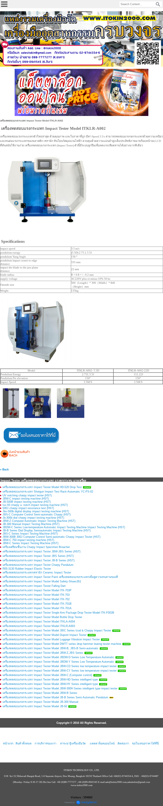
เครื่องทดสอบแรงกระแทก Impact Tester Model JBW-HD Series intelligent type (50, 679)
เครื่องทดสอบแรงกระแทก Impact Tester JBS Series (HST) (38, 556)
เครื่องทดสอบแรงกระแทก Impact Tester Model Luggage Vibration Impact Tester (51, 639)
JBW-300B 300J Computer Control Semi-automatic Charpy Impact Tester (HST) (51, 536)
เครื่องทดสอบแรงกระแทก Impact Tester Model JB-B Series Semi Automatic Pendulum (55, 697)
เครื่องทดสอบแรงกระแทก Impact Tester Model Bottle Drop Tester (42, 617)
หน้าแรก (8, 743)
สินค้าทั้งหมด (23, 743)
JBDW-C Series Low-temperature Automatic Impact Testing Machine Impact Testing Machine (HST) (64, 527)
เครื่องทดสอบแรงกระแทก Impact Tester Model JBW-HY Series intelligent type (50, 684)
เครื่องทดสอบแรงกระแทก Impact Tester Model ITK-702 (36, 599)
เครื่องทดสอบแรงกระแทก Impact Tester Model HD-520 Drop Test (42, 487)
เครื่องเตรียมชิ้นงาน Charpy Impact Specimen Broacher (36, 547)
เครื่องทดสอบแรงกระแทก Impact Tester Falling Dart (34, 585)
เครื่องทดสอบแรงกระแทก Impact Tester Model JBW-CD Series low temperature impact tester (60, 666)
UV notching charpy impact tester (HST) (27, 495)
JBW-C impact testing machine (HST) (26, 498)
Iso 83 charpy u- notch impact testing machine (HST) (35, 505)
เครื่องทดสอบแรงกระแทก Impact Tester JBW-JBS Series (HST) (41, 551)
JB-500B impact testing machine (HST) (27, 501)
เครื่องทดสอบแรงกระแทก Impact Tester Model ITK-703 (36, 594)
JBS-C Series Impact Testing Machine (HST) (30, 533)
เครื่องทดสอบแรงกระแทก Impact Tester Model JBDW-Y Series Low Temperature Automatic (58, 661)
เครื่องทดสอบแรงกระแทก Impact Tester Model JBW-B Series (40, 692)
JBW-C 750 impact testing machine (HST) (28, 540)
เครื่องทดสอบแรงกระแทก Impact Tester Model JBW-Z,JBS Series (43, 652)
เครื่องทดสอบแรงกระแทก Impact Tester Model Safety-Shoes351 (42, 581)
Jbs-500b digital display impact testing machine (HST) (36, 511)
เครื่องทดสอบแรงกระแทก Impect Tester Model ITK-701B (37, 603)
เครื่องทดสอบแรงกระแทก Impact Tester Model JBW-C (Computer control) (47, 675)
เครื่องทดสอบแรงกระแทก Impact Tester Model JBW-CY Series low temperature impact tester (60, 670)
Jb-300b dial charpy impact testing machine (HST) (33, 517)
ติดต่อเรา (123, 743)
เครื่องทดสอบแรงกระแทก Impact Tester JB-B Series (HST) (38, 560)
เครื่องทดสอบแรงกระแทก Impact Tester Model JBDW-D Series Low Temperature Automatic (58, 657)
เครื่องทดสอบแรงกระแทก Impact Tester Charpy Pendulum (38, 564)
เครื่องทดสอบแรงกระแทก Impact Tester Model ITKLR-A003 (39, 626)
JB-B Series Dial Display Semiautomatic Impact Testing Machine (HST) (47, 530)
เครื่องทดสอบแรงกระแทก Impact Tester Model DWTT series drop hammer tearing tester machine (62, 643)
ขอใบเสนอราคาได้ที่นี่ (145, 743)
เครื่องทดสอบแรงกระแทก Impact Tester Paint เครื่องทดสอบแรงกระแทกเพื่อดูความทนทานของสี (60, 577)
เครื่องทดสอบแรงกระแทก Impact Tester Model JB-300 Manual (40, 701)
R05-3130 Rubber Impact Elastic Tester (27, 568)
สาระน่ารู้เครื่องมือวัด (73, 743)
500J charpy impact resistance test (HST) (28, 508)
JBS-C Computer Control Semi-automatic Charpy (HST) (37, 514)
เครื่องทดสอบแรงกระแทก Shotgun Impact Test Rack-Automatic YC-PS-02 (48, 491)
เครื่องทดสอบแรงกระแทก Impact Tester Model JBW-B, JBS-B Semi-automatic (50, 648)
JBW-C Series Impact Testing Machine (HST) (30, 543)
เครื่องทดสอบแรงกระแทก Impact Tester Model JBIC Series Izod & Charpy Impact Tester (57, 630)
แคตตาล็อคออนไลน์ (102, 743)
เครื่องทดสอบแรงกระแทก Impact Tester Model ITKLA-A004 (39, 621)
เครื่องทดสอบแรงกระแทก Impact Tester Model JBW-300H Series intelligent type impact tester (60, 688)
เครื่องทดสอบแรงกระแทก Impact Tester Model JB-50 (35, 706)
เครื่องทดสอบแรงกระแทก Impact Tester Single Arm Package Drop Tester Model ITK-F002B (58, 612)
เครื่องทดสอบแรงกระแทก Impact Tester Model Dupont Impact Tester (44, 635)
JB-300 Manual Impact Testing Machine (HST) (31, 524)
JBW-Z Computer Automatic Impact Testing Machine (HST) (39, 520)
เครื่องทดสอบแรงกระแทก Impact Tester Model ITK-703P (37, 590)
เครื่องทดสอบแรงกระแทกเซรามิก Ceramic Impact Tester (37, 572)
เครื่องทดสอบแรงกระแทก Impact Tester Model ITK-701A (37, 608)
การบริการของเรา (45, 743)
